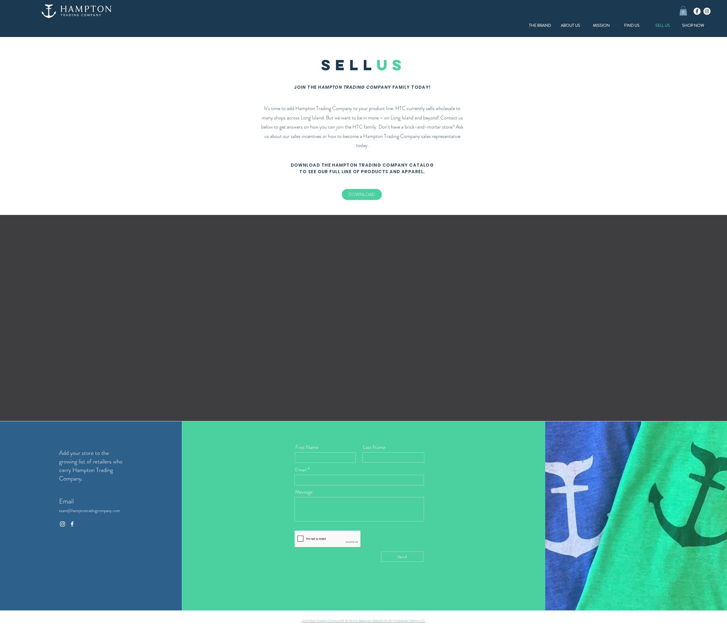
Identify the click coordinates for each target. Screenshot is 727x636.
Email (301, 469)
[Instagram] (707, 11)
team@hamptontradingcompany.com (90, 510)
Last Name (374, 447)
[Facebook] (697, 11)
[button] (683, 10)
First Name (306, 447)
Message (303, 491)
